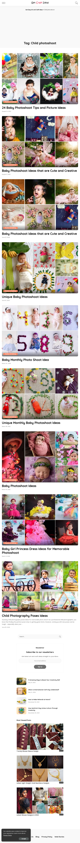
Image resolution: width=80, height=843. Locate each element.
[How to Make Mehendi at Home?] (21, 701)
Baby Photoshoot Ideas (19, 486)
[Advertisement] (40, 25)
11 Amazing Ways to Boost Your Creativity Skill (44, 680)
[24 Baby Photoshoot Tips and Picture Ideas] (40, 78)
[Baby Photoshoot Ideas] (40, 456)
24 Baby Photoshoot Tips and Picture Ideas (34, 108)
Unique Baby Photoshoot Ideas (25, 297)
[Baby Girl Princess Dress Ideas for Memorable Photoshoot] (40, 519)
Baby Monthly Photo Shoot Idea (25, 360)
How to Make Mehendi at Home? (39, 699)
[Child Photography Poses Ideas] (40, 586)
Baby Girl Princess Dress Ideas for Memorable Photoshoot (35, 550)
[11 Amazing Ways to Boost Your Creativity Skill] (21, 681)
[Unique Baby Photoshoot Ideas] (40, 267)
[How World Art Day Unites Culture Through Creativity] (21, 710)
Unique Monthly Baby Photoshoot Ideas (31, 423)
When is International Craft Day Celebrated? (43, 690)
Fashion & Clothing (10, 102)
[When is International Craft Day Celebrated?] (21, 691)
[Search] (76, 3)
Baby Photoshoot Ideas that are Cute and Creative (39, 171)
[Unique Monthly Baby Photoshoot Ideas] (40, 393)
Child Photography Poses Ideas (25, 616)
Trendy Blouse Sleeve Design (27, 751)
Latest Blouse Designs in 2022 (28, 815)
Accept (24, 838)
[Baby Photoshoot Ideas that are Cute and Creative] (40, 141)
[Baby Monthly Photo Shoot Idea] (40, 330)
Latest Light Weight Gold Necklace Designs (33, 783)
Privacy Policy (7, 835)
